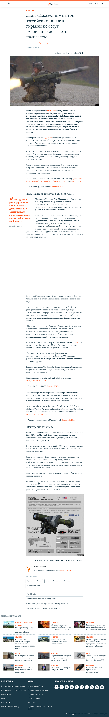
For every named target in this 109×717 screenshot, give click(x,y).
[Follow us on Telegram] (82, 687)
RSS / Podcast (6, 702)
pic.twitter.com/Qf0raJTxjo (37, 181)
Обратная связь (33, 698)
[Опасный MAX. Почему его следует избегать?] (43, 667)
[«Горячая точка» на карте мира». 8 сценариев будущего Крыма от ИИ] (79, 655)
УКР (90, 3)
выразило (51, 111)
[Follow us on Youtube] (67, 687)
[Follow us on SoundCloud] (87, 687)
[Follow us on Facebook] (56, 687)
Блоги (17, 653)
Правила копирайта (35, 694)
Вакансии (31, 702)
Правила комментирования (38, 690)
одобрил (48, 138)
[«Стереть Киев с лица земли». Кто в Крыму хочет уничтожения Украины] (43, 624)
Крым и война (56, 622)
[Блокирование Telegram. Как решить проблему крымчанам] (8, 667)
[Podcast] (97, 687)
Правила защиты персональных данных (40, 708)
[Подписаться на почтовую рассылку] (102, 687)
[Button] (60, 53)
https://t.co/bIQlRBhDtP (58, 181)
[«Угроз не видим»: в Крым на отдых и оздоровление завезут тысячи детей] (43, 655)
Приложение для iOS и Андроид (13, 690)
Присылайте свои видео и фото (13, 686)
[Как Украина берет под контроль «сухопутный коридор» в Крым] (8, 624)
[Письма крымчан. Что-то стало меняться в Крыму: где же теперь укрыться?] (8, 655)
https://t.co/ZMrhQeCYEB (36, 415)
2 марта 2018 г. (56, 187)
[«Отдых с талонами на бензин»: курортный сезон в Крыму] (43, 639)
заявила (75, 343)
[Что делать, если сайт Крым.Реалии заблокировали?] (79, 667)
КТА (96, 3)
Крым (88, 653)
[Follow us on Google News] (77, 687)
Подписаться (6, 694)
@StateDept (77, 179)
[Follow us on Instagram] (72, 687)
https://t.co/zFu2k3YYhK (36, 381)
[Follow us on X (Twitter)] (62, 687)
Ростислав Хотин (32, 43)
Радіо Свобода (44, 43)
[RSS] (92, 687)
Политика (30, 11)
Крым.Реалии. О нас (35, 686)
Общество (90, 622)
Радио (3, 698)
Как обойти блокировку (10, 707)
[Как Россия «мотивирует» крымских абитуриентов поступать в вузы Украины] (79, 624)
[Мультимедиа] (102, 3)
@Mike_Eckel (76, 181)
